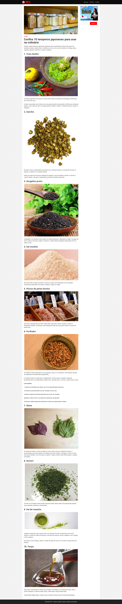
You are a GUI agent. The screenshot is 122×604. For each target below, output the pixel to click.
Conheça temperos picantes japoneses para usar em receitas (42, 394)
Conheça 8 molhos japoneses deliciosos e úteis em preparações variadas (45, 401)
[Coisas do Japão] (26, 2)
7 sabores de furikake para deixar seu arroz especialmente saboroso (44, 387)
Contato (97, 2)
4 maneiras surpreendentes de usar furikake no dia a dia (40, 390)
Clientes (92, 2)
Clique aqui (35, 595)
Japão (26, 36)
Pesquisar (93, 23)
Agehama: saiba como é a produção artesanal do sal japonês (41, 398)
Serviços (86, 2)
